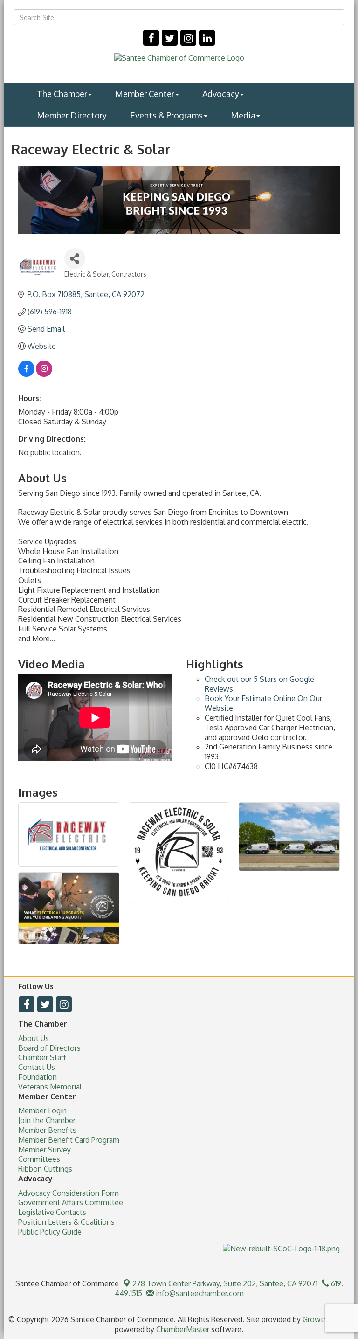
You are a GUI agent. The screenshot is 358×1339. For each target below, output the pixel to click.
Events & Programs (166, 115)
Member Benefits (47, 1130)
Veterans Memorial (50, 1086)
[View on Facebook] (26, 374)
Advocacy (220, 94)
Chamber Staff (42, 1057)
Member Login (42, 1110)
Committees (39, 1159)
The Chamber (62, 94)
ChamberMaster (182, 1329)
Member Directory (72, 115)
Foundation (37, 1077)
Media (243, 115)
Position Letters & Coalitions (66, 1222)
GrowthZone (324, 1319)
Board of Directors (49, 1048)
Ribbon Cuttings (45, 1168)
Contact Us (36, 1067)
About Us (33, 1038)
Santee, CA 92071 (224, 1283)
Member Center (144, 94)
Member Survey (44, 1149)
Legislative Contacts (52, 1212)
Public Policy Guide (50, 1231)
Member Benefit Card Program (68, 1140)
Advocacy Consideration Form (68, 1193)
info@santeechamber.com (199, 1293)
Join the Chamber (47, 1120)
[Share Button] (74, 258)
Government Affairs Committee (70, 1202)
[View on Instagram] (44, 374)
